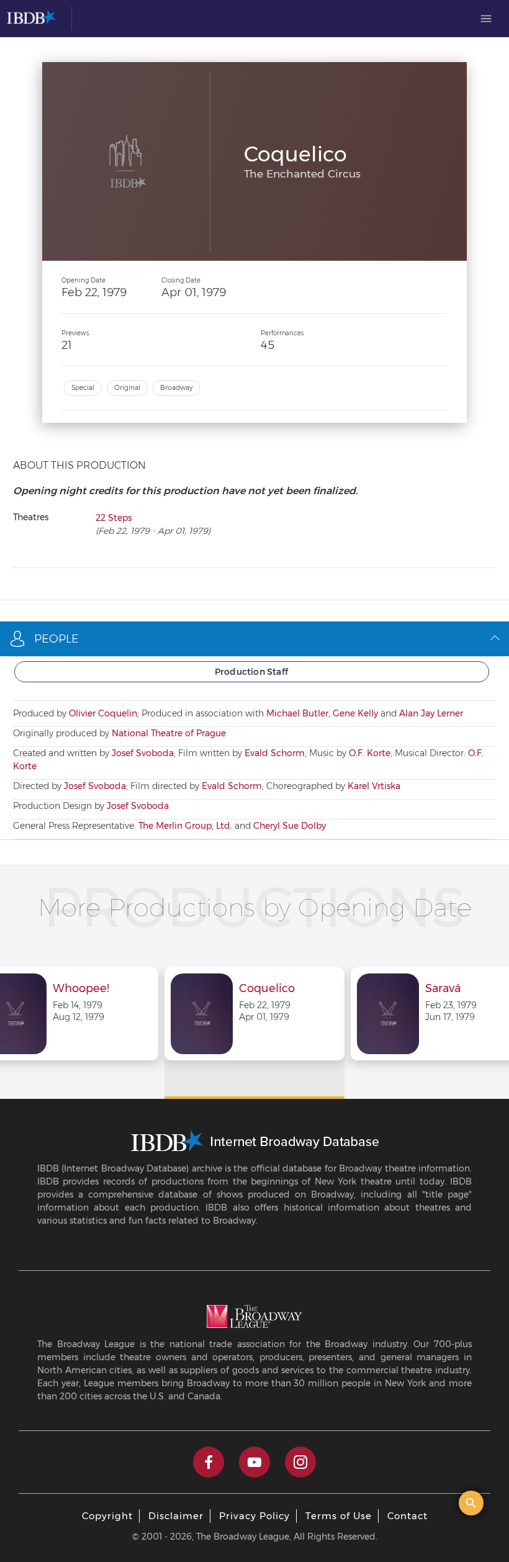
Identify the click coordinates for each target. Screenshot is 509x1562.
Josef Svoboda (143, 753)
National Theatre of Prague (169, 733)
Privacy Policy (254, 1516)
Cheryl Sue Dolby (289, 825)
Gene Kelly (355, 713)
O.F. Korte (369, 753)
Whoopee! (81, 989)
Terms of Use (338, 1516)
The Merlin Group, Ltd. (185, 825)
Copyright (107, 1516)
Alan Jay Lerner (431, 713)
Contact (407, 1516)
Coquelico (267, 989)
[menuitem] (486, 18)
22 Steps (114, 517)
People (56, 639)
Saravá (443, 989)
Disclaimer (176, 1516)
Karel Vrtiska (374, 786)
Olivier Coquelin (103, 713)
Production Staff (251, 671)
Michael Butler (297, 713)
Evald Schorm (275, 753)
